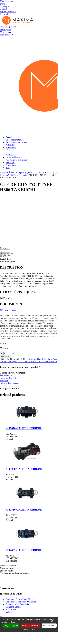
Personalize (49, 625)
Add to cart (5, 356)
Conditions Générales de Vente (19, 599)
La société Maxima (14, 140)
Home (2, 172)
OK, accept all (11, 625)
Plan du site (11, 609)
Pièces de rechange (8, 310)
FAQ (8, 150)
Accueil (9, 137)
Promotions (11, 147)
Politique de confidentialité (17, 604)
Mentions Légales (13, 607)
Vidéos (9, 612)
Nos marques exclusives (16, 142)
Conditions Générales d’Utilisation (21, 601)
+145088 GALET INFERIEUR (24, 468)
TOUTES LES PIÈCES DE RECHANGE (37, 361)
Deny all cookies (30, 625)
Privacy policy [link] (29, 629)
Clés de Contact (21, 175)
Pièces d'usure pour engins (19, 172)
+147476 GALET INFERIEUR (24, 428)
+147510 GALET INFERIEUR (24, 509)
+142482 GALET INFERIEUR (24, 550)
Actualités (10, 145)
